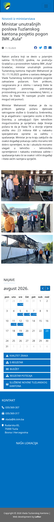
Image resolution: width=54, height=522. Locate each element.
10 (7, 321)
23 (47, 330)
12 (20, 321)
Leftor (38, 516)
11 (13, 321)
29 (20, 301)
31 (33, 301)
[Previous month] (42, 288)
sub (40, 297)
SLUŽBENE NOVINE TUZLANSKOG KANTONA (28, 384)
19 (20, 330)
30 (27, 301)
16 (47, 321)
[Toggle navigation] (46, 6)
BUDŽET (14, 369)
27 (7, 301)
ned (47, 297)
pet (34, 297)
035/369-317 (12, 413)
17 (7, 330)
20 (27, 330)
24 (7, 340)
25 (13, 340)
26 (20, 340)
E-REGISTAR (16, 362)
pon (7, 297)
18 (13, 330)
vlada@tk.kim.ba (14, 419)
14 (33, 321)
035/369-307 (12, 407)
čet (27, 297)
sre (20, 297)
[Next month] (47, 288)
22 (40, 330)
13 (27, 321)
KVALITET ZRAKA (19, 355)
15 (40, 321)
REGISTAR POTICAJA (21, 375)
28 (13, 301)
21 (33, 330)
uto (14, 297)
